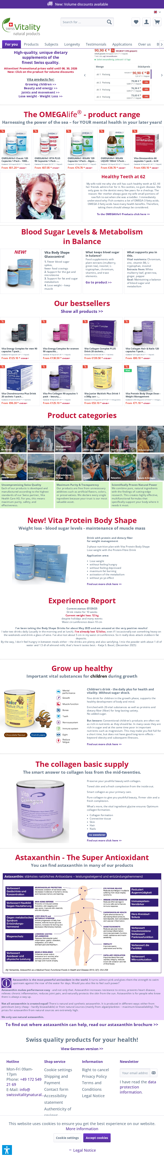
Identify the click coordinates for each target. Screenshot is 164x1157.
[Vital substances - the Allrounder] (13, 439)
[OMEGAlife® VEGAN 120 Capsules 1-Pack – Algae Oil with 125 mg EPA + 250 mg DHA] (82, 142)
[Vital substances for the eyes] (40, 439)
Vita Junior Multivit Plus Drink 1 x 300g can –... (102, 395)
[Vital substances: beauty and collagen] (150, 467)
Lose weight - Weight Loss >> (41, 96)
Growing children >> (40, 84)
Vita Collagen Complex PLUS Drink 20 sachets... (100, 350)
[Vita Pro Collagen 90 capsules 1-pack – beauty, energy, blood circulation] (61, 378)
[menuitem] (87, 22)
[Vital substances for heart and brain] (123, 439)
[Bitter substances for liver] (40, 467)
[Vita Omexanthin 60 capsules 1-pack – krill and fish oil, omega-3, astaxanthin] (148, 142)
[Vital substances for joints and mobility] (95, 439)
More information (82, 1128)
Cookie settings (58, 1069)
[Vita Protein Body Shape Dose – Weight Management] (144, 378)
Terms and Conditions (92, 1086)
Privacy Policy (94, 1076)
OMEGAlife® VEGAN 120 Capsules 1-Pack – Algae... (82, 159)
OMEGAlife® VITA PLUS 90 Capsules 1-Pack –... (47, 159)
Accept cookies (97, 1138)
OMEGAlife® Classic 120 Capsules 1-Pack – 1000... (15, 159)
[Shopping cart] (157, 22)
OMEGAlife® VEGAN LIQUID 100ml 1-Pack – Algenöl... (113, 159)
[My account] (146, 22)
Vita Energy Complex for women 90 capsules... (61, 350)
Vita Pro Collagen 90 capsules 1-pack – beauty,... (60, 395)
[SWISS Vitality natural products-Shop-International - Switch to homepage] (21, 28)
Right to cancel (95, 1069)
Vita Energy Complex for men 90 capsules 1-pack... (19, 350)
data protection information (138, 1087)
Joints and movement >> (41, 92)
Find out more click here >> (104, 584)
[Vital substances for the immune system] (150, 439)
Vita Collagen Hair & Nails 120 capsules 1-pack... (142, 350)
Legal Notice (93, 1095)
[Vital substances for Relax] (123, 467)
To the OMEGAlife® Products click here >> (123, 214)
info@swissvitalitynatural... (25, 1092)
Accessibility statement (55, 1099)
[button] (7, 1150)
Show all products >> (82, 311)
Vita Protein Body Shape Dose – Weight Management (143, 395)
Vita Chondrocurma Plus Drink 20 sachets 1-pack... (18, 395)
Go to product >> (99, 282)
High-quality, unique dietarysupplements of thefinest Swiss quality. (40, 57)
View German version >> (82, 1048)
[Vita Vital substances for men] (68, 467)
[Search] (109, 22)
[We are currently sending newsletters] (153, 1073)
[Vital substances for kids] (13, 467)
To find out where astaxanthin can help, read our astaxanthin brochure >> (82, 1024)
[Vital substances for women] (68, 439)
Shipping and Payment (56, 1079)
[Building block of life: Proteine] (95, 467)
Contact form (56, 1089)
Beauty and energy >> (41, 88)
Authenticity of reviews (57, 1112)
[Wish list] (136, 22)
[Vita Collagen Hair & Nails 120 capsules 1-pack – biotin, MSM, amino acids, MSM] (144, 333)
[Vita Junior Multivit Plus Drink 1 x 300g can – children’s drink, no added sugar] (102, 378)
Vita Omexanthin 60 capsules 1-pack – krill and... (146, 159)
